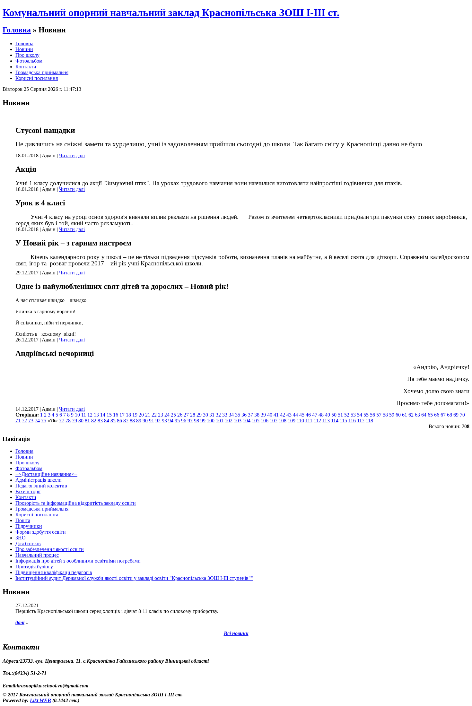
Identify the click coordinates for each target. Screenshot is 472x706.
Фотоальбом (28, 61)
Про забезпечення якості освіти (49, 549)
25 (173, 415)
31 (211, 415)
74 (37, 420)
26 (179, 415)
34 (231, 415)
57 (378, 415)
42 (282, 415)
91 (151, 420)
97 (190, 420)
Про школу (27, 55)
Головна (17, 30)
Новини (24, 49)
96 (183, 420)
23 (160, 415)
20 (141, 415)
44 (295, 415)
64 (423, 415)
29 (199, 415)
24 (167, 415)
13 (96, 415)
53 (353, 415)
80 (80, 420)
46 (308, 415)
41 (276, 415)
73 (30, 420)
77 (61, 420)
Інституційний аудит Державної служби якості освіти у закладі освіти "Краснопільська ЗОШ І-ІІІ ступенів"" (134, 578)
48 (321, 415)
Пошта (22, 520)
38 (256, 415)
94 (170, 420)
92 (158, 420)
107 (273, 420)
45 (301, 415)
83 (100, 420)
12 (89, 415)
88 (132, 420)
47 (314, 415)
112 (317, 420)
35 (237, 415)
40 (269, 415)
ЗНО (20, 537)
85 (113, 420)
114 (334, 420)
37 (250, 415)
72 (24, 420)
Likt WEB (40, 700)
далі (19, 622)
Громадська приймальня (41, 72)
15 (109, 415)
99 (202, 420)
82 (93, 420)
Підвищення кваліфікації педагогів (53, 572)
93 (164, 420)
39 (263, 415)
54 (359, 415)
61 (404, 415)
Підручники (28, 526)
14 (102, 415)
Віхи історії (27, 491)
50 (334, 415)
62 (411, 415)
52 (346, 415)
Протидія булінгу (34, 566)
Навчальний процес (37, 555)
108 (282, 420)
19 (134, 415)
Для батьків (28, 543)
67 (443, 415)
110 (300, 420)
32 (218, 415)
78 (68, 420)
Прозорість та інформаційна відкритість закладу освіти (75, 503)
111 (308, 420)
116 (352, 420)
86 (119, 420)
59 (391, 415)
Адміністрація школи (38, 480)
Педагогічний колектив (41, 485)
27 (186, 415)
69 (456, 415)
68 (449, 415)
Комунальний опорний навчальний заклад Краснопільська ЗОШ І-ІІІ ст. (171, 12)
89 (138, 420)
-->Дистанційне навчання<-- (46, 474)
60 (398, 415)
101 (219, 420)
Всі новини (236, 633)
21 (147, 415)
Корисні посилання (36, 78)
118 (369, 420)
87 (125, 420)
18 (128, 415)
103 (237, 420)
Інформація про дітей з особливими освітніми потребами (78, 561)
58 (385, 415)
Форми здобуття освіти (40, 532)
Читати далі (72, 155)
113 (326, 420)
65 (430, 415)
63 (417, 415)
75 (43, 420)
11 (83, 415)
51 (340, 415)
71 (18, 420)
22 (154, 415)
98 (196, 420)
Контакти (25, 66)
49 (327, 415)
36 (244, 415)
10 (77, 415)
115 (343, 420)
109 (291, 420)
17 (122, 415)
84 (106, 420)
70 (462, 415)
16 (115, 415)
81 (87, 420)
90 (145, 420)
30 (205, 415)
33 (224, 415)
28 (192, 415)
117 (360, 420)
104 (246, 420)
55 (366, 415)
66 (436, 415)
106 (264, 420)
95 (177, 420)
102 (228, 420)
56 (372, 415)
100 (210, 420)
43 (289, 415)
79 (74, 420)
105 (255, 420)
